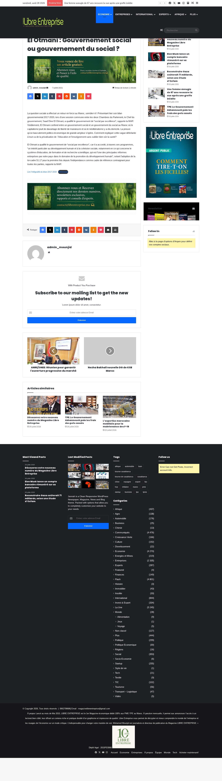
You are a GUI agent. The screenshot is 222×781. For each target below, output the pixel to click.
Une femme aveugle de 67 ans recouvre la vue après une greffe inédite (98, 3)
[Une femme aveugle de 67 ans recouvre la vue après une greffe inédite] (156, 93)
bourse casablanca (123, 472)
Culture (118, 542)
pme (144, 487)
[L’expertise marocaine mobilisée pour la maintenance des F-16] (119, 407)
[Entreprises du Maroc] (43, 22)
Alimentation (123, 617)
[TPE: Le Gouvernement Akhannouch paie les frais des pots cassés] (81, 405)
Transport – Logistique (126, 691)
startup (118, 492)
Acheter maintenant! (189, 752)
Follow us (164, 457)
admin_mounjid (39, 88)
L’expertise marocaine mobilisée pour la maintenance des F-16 (116, 423)
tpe (137, 492)
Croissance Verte (123, 537)
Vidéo (118, 696)
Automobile (120, 518)
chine (117, 482)
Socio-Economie (123, 659)
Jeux (119, 621)
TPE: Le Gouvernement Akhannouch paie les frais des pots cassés (80, 420)
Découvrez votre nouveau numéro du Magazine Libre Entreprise (43, 420)
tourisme (128, 492)
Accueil (114, 752)
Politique (119, 640)
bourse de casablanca (124, 477)
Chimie (118, 528)
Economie (103, 14)
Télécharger (63, 172)
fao (146, 482)
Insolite (118, 593)
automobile (129, 466)
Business (119, 523)
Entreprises (122, 14)
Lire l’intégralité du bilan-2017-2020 (42, 172)
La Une (118, 607)
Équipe (158, 752)
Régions (119, 649)
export (137, 482)
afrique (118, 466)
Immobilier (120, 588)
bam (140, 466)
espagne (127, 482)
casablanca (142, 477)
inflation (125, 487)
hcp (116, 487)
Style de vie (121, 668)
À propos (148, 752)
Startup (118, 663)
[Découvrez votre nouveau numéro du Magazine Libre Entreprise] (44, 405)
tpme (145, 492)
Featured (119, 570)
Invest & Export (122, 603)
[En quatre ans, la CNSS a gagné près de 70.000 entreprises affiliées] (102, 475)
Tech (117, 673)
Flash (118, 579)
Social (118, 654)
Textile (118, 677)
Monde (118, 612)
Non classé (120, 631)
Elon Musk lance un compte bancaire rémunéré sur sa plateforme (178, 58)
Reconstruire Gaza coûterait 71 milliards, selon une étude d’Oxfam (180, 76)
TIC (117, 682)
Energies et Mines (124, 556)
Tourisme (119, 687)
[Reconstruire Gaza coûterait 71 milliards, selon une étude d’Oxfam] (156, 74)
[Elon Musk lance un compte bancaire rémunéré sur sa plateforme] (156, 56)
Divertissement (122, 546)
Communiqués (122, 532)
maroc (135, 487)
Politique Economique (125, 645)
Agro (117, 514)
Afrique (179, 14)
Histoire (119, 584)
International (144, 14)
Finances (119, 574)
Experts (164, 14)
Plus (193, 14)
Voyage (121, 626)
